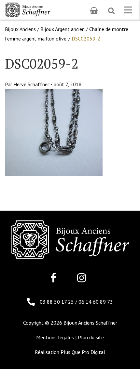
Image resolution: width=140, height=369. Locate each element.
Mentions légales (55, 337)
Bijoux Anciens (20, 29)
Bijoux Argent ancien (62, 29)
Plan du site (91, 337)
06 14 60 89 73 (95, 301)
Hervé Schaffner (31, 84)
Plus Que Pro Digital (83, 352)
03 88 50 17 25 (57, 301)
